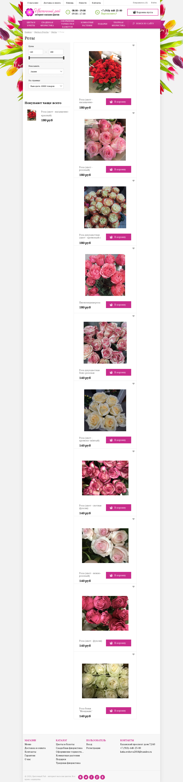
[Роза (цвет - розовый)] (105, 141)
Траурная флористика (68, 763)
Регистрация (93, 748)
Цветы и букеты (65, 744)
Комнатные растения (68, 755)
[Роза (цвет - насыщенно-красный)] (105, 73)
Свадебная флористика (69, 748)
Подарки (61, 759)
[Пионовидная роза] (105, 276)
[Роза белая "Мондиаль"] (105, 682)
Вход (89, 744)
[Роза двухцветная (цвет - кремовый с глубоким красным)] (105, 209)
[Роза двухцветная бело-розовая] (105, 344)
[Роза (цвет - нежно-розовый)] (105, 547)
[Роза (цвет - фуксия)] (105, 615)
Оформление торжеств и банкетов (70, 752)
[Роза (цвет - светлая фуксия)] (105, 479)
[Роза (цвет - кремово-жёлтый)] (105, 412)
